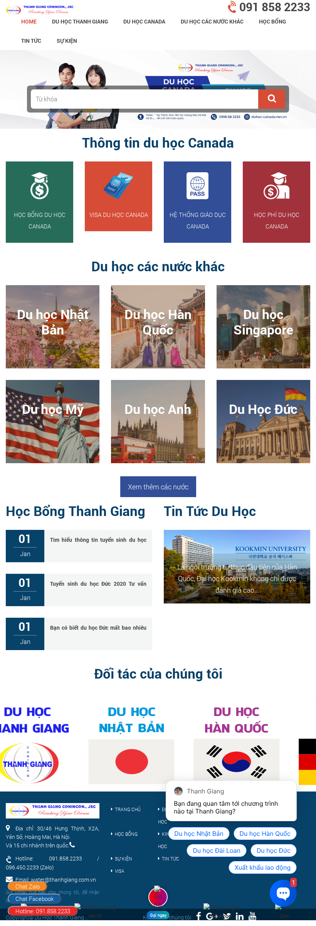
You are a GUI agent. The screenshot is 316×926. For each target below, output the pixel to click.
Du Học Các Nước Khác (212, 21)
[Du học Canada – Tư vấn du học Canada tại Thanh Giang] (39, 7)
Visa (119, 871)
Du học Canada (144, 21)
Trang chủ (128, 809)
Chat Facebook (34, 898)
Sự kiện (67, 40)
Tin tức (31, 40)
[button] (271, 99)
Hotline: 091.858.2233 (42, 911)
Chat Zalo (27, 886)
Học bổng (272, 21)
